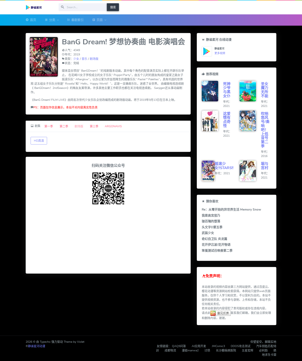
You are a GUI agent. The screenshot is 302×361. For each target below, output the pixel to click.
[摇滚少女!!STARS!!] (208, 171)
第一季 (48, 126)
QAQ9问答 (179, 346)
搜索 (113, 7)
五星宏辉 (247, 350)
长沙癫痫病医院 (226, 350)
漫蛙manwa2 (190, 350)
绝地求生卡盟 (269, 352)
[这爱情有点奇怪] (212, 121)
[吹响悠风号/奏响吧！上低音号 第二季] (250, 121)
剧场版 (94, 59)
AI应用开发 (199, 346)
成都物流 (170, 350)
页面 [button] (100, 20)
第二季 (64, 126)
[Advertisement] (108, 240)
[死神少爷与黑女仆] (212, 91)
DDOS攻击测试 (240, 346)
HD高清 (39, 141)
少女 (76, 59)
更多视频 (219, 53)
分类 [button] (52, 20)
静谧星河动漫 (36, 346)
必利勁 (263, 350)
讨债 (207, 350)
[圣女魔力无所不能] (250, 91)
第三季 (94, 126)
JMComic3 (218, 346)
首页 (33, 20)
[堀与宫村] (250, 171)
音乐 (84, 59)
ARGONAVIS (113, 126)
